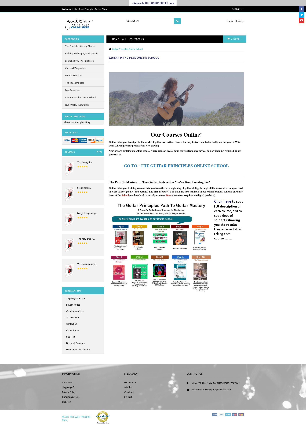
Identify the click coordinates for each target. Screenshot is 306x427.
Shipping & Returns (75, 298)
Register (240, 21)
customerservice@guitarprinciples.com (211, 389)
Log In (230, 21)
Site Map (70, 336)
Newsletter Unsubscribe (78, 349)
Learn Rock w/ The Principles (79, 61)
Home (115, 39)
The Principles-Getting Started (80, 46)
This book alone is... (87, 264)
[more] (99, 152)
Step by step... (84, 188)
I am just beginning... (87, 213)
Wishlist (128, 387)
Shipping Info (68, 387)
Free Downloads (73, 90)
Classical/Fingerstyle (75, 68)
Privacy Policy (69, 392)
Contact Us (136, 39)
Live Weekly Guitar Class (77, 105)
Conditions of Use (75, 311)
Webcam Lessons (74, 75)
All (124, 39)
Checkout (129, 392)
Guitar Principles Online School (80, 97)
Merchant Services (103, 423)
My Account (130, 382)
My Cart (128, 397)
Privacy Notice (73, 305)
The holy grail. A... (86, 239)
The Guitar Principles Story (77, 122)
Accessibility (72, 317)
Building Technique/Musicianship (81, 53)
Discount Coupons (75, 343)
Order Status (72, 330)
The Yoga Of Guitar (74, 83)
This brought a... (85, 162)
